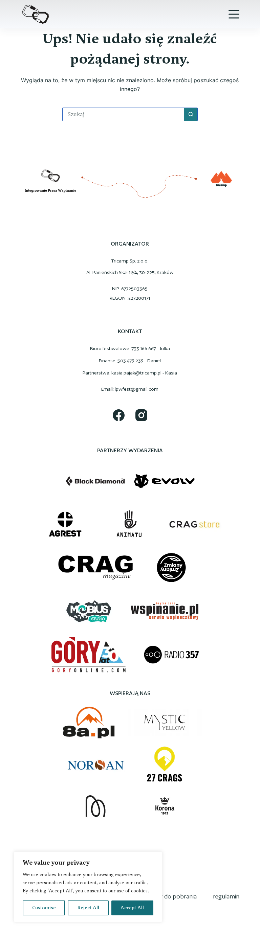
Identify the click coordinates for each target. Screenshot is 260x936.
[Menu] (234, 14)
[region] (88, 886)
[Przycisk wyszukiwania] (191, 114)
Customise (44, 908)
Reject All (88, 908)
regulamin (226, 896)
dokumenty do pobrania (164, 896)
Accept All (132, 908)
